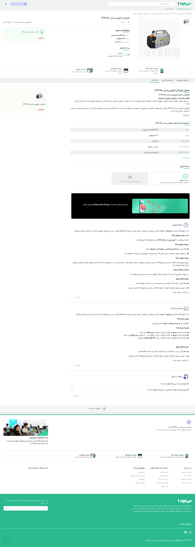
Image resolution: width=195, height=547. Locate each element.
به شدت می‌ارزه (169, 9)
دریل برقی (141, 472)
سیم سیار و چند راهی (137, 476)
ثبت (6, 508)
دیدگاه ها (154, 80)
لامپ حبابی (164, 472)
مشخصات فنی (167, 80)
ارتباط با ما (188, 476)
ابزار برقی (146, 13)
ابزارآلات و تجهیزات (157, 13)
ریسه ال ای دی (163, 479)
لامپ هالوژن (164, 476)
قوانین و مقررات (186, 479)
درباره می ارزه (187, 483)
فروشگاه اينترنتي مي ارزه (184, 13)
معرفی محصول (182, 80)
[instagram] (190, 532)
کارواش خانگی (137, 13)
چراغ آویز (142, 479)
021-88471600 (173, 427)
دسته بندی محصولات (183, 9)
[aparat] (185, 532)
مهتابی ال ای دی (162, 483)
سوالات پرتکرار (187, 472)
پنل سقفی (164, 486)
